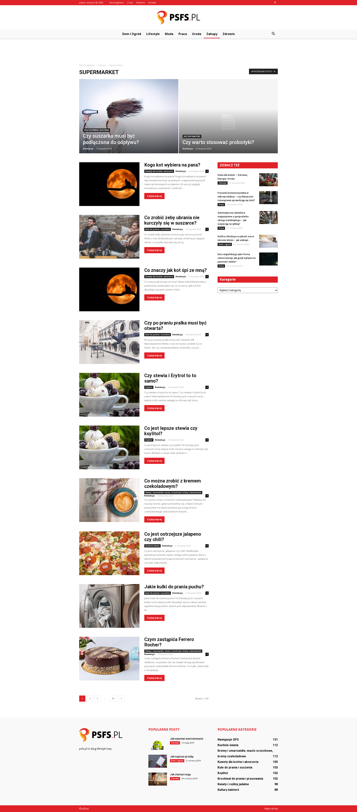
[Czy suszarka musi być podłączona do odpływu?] (128, 119)
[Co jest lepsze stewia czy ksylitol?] (109, 447)
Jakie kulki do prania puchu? (174, 586)
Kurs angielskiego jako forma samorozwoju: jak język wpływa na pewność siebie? (236, 258)
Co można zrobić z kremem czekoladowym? (172, 483)
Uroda (196, 34)
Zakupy (211, 34)
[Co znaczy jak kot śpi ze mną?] (109, 289)
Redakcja (88, 148)
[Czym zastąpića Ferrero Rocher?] (109, 658)
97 (113, 698)
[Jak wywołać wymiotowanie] (157, 743)
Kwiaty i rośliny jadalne (233, 784)
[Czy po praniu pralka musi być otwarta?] (109, 342)
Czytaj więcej (154, 196)
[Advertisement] (178, 51)
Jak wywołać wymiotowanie (186, 738)
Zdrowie (229, 34)
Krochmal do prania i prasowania (240, 778)
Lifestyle (153, 34)
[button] (273, 33)
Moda (169, 34)
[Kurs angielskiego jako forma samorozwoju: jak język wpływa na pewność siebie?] (268, 259)
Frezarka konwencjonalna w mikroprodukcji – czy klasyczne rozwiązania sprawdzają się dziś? (236, 196)
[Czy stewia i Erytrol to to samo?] (109, 395)
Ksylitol (148, 387)
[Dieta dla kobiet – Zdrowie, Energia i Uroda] (268, 179)
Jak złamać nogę (180, 774)
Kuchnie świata (152, 545)
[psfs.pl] (178, 17)
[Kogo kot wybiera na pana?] (109, 184)
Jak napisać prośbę (182, 756)
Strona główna (117, 2)
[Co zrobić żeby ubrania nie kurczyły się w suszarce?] (109, 237)
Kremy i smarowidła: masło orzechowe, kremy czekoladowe (173, 492)
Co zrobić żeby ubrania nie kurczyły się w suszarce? (172, 220)
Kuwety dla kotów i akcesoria (159, 171)
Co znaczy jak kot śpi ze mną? (175, 270)
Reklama (140, 2)
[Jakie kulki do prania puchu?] (109, 606)
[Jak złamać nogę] (157, 779)
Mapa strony (271, 808)
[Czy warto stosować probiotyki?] (228, 122)
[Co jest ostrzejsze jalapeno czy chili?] (109, 553)
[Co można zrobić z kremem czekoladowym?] (109, 500)
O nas (130, 2)
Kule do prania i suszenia (96, 130)
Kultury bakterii (192, 136)
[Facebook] (275, 2)
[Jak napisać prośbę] (157, 761)
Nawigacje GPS (228, 739)
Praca (182, 34)
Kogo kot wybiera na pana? (172, 165)
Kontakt (152, 2)
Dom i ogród (131, 34)
